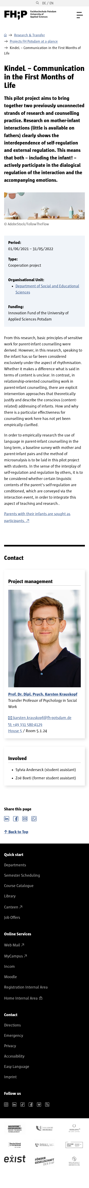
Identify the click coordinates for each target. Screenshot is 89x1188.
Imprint (10, 1077)
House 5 (15, 731)
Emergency (13, 1036)
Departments (15, 865)
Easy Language (16, 1067)
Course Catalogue (19, 886)
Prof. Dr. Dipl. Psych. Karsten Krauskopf (42, 694)
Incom (9, 967)
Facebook (15, 818)
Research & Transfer (29, 35)
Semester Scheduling (22, 875)
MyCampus (13, 956)
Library (10, 896)
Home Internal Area (21, 998)
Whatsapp (34, 818)
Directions (12, 1025)
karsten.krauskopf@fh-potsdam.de (42, 718)
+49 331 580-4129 (27, 725)
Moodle (10, 977)
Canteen (11, 907)
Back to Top (18, 832)
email (24, 818)
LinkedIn (6, 818)
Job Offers (12, 918)
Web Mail (12, 945)
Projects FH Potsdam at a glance (34, 41)
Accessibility (14, 1056)
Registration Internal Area (26, 987)
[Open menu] (80, 15)
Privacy (10, 1046)
